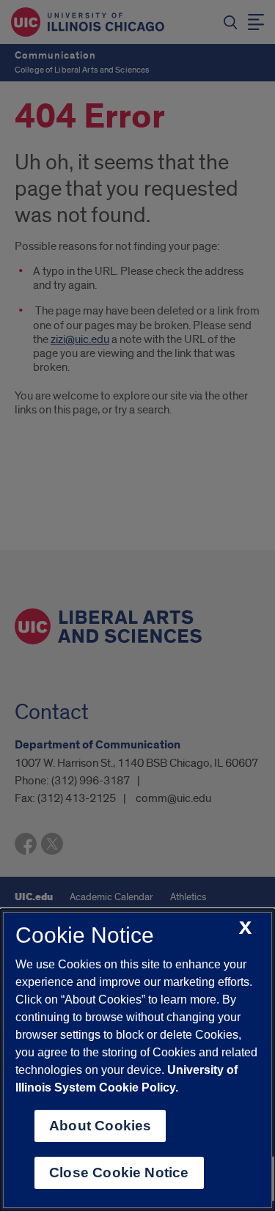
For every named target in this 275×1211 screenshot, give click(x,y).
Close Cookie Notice (119, 1172)
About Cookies (100, 1125)
